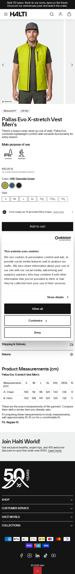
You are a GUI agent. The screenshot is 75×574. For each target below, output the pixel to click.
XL (32, 199)
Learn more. (55, 450)
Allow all (37, 308)
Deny (37, 332)
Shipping (14, 172)
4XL (63, 199)
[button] (5, 14)
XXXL (53, 199)
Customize (35, 320)
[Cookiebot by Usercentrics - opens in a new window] (55, 238)
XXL (42, 199)
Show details (55, 297)
